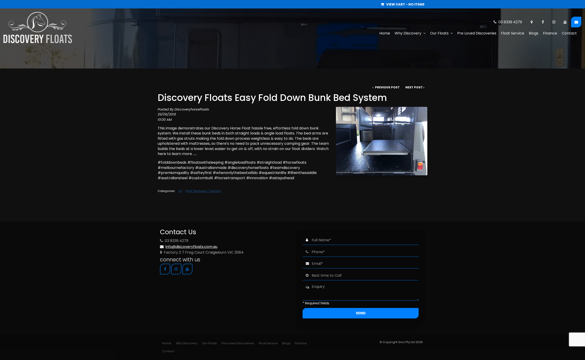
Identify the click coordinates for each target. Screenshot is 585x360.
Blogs (533, 33)
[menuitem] (167, 343)
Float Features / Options (203, 191)
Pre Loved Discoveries (476, 33)
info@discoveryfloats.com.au (191, 246)
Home (384, 33)
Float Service (512, 33)
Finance (550, 33)
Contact (569, 33)
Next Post (414, 87)
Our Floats (439, 33)
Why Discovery (408, 33)
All (180, 191)
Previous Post (387, 87)
